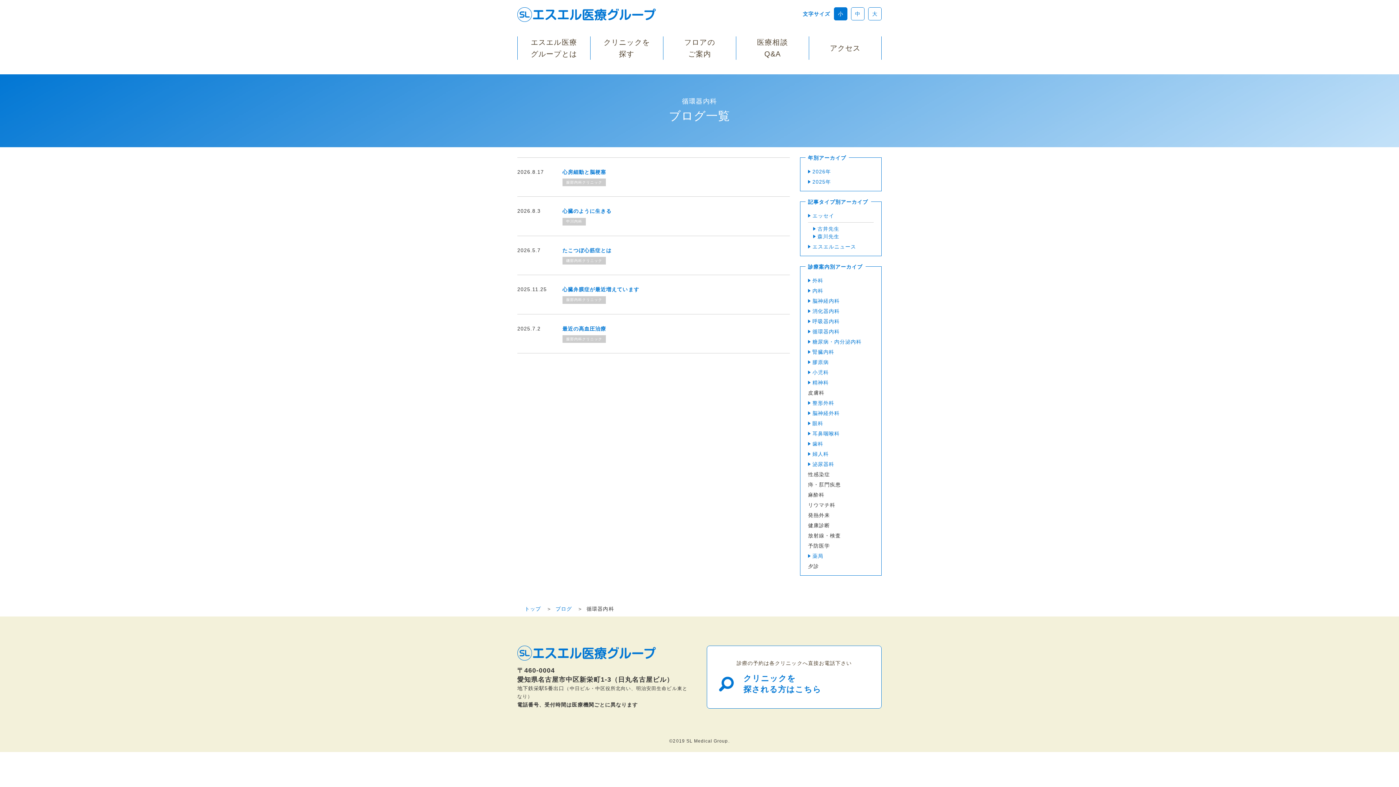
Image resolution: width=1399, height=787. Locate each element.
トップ (533, 609)
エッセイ (823, 216)
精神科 (820, 382)
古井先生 (828, 229)
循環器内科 (826, 331)
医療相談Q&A (772, 48)
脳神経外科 (826, 413)
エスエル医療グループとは (554, 48)
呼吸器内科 (826, 321)
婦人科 (820, 454)
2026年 (821, 172)
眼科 (817, 423)
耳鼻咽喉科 (826, 433)
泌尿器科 (823, 464)
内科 (817, 291)
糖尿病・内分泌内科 (837, 342)
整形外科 (823, 403)
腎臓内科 (823, 352)
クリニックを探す (627, 48)
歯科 (817, 444)
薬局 (817, 556)
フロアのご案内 (699, 48)
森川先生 (828, 236)
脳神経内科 (826, 301)
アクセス (845, 48)
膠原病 (820, 362)
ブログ (564, 609)
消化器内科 (826, 311)
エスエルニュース (834, 247)
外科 (817, 280)
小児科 (820, 372)
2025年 (821, 182)
